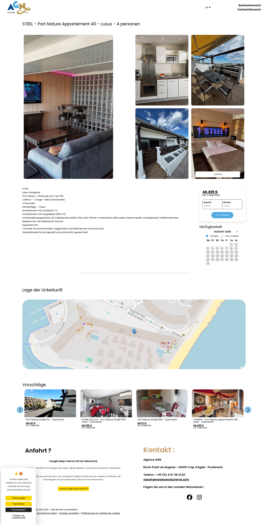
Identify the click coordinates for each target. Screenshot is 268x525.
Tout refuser (18, 504)
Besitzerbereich (250, 5)
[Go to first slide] (248, 410)
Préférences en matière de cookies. (100, 513)
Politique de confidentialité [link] (19, 516)
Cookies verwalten (69, 513)
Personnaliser (19, 510)
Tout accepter (18, 498)
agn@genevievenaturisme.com (166, 479)
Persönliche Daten (47, 513)
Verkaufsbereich (249, 10)
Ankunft (207, 202)
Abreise (227, 202)
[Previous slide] (20, 410)
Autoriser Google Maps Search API (73, 489)
